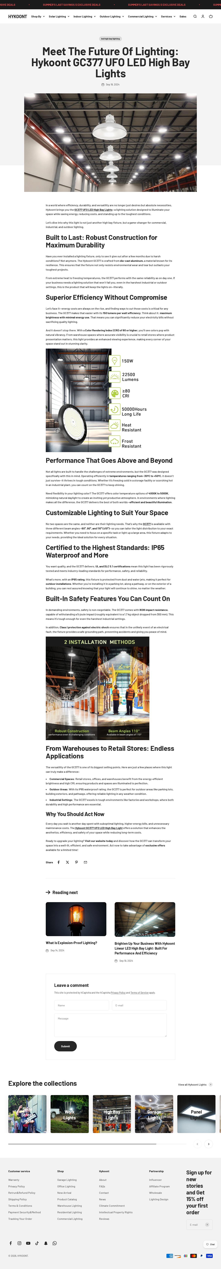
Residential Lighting (69, 1212)
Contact (104, 1192)
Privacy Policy (118, 992)
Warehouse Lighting (69, 1205)
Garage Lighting (67, 1179)
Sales (183, 16)
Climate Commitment (112, 1205)
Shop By (36, 16)
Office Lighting (66, 1186)
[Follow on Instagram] (19, 1243)
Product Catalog (67, 1199)
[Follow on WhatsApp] (54, 1243)
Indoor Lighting (83, 16)
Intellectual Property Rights (116, 1212)
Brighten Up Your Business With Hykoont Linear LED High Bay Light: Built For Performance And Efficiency (145, 948)
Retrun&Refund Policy (21, 1192)
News (102, 1199)
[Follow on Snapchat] (46, 1243)
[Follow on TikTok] (37, 1243)
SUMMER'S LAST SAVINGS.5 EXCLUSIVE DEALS (52, 4)
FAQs (102, 1186)
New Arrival (64, 1192)
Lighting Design (158, 1199)
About (103, 1179)
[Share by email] (85, 862)
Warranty (13, 1179)
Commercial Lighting (140, 16)
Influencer (155, 1179)
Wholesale (155, 1192)
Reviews (104, 1218)
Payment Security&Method (24, 1212)
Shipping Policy (17, 1199)
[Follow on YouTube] (28, 1243)
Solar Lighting (57, 16)
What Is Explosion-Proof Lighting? (71, 943)
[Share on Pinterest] (76, 862)
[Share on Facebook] (58, 862)
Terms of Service (140, 992)
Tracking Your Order (20, 1218)
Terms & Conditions (20, 1205)
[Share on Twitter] (67, 862)
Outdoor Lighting (110, 16)
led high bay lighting (110, 38)
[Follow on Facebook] (10, 1243)
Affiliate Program (159, 1186)
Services (166, 16)
